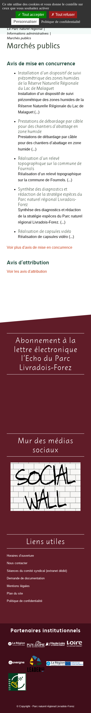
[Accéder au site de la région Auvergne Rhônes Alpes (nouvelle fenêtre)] (16, 645)
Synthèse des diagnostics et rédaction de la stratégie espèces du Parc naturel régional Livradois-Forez (50, 196)
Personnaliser (25, 22)
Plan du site (15, 593)
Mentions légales (18, 586)
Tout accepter (32, 15)
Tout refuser (64, 15)
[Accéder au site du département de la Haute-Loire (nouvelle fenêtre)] (55, 645)
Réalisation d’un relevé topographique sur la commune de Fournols (49, 163)
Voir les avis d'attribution (27, 271)
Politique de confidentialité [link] (60, 22)
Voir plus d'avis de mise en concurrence (39, 247)
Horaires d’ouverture (20, 555)
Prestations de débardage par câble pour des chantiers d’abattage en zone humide (50, 126)
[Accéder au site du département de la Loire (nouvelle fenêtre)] (74, 645)
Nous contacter (17, 563)
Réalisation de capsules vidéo (44, 231)
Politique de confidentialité (24, 601)
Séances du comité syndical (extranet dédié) (37, 571)
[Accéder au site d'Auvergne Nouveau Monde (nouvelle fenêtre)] (16, 663)
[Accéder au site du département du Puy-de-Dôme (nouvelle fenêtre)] (36, 645)
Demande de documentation (26, 578)
